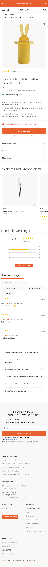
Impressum (30, 516)
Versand (29, 527)
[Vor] (45, 3)
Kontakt (5, 508)
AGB (27, 512)
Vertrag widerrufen (10, 517)
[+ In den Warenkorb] (34, 204)
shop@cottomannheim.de (15, 467)
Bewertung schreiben (24, 265)
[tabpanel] (24, 312)
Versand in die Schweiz (33, 531)
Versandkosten (12, 90)
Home (6, 15)
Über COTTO (6, 550)
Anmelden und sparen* (24, 433)
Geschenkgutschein (8, 554)
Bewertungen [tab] (12, 275)
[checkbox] (7, 293)
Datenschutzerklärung (33, 520)
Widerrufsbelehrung (33, 524)
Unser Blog (6, 546)
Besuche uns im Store (9, 542)
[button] (24, 247)
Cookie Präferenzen (33, 508)
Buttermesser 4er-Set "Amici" (13, 211)
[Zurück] (2, 3)
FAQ (3, 512)
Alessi (12, 15)
